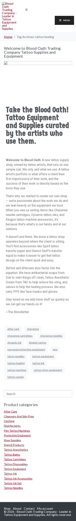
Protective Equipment (17, 435)
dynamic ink (14, 342)
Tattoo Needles (13, 487)
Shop (7, 508)
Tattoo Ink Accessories (18, 478)
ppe (55, 349)
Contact (29, 508)
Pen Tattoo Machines (17, 430)
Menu (66, 20)
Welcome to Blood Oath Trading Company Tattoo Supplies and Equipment (32, 52)
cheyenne (33, 328)
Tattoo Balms (12, 454)
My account (45, 508)
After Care (10, 411)
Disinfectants (12, 425)
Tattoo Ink (10, 473)
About (17, 508)
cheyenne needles (51, 335)
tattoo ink (38, 363)
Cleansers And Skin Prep (19, 416)
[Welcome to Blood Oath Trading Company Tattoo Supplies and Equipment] (38, 76)
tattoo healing (16, 363)
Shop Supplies (12, 440)
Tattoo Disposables (16, 464)
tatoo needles (16, 356)
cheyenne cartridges (20, 335)
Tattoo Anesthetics (16, 449)
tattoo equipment (43, 356)
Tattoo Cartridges (15, 459)
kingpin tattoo (37, 342)
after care (13, 328)
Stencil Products (14, 445)
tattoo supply (15, 376)
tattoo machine (16, 370)
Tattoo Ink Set (13, 483)
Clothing (9, 421)
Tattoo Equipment (15, 468)
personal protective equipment (26, 349)
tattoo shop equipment (48, 370)
